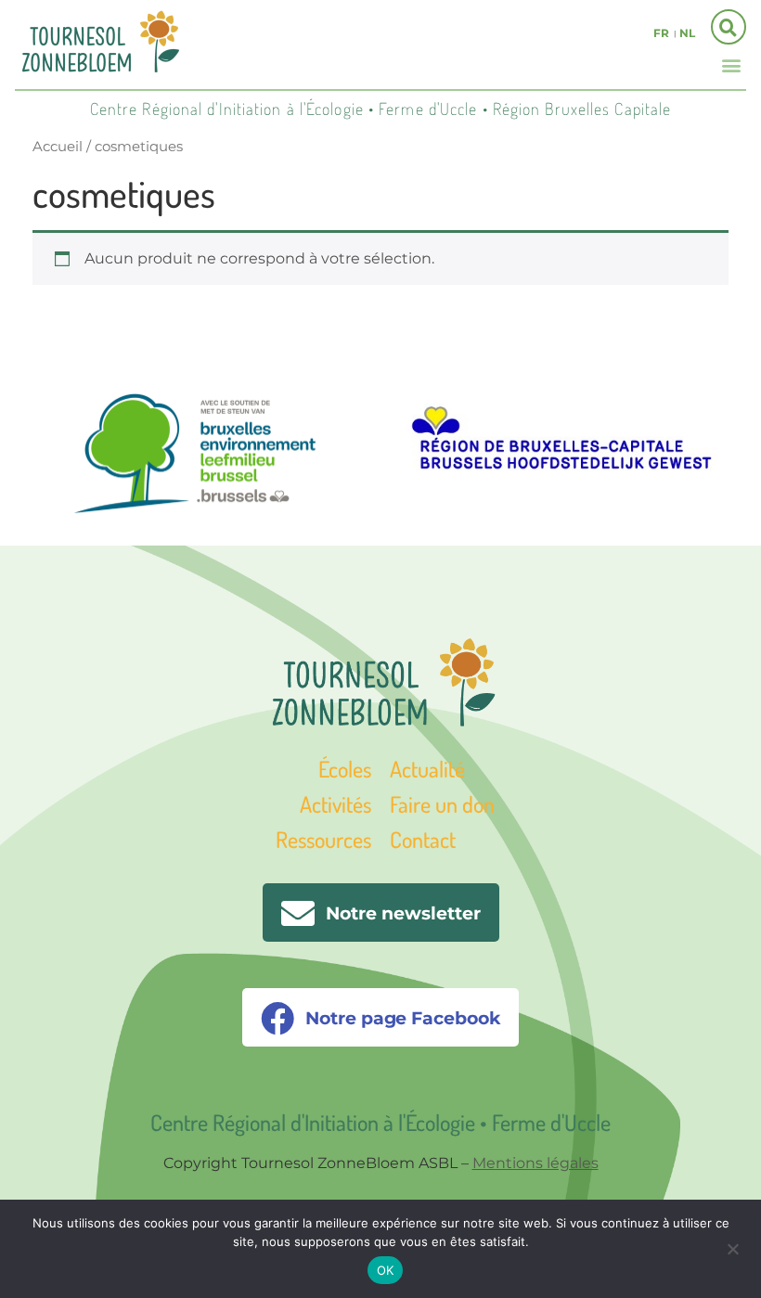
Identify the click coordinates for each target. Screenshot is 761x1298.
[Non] (732, 1247)
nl (687, 33)
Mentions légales (535, 1163)
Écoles (344, 768)
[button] (731, 64)
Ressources (323, 839)
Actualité (427, 768)
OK (385, 1270)
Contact (423, 839)
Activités (335, 804)
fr (661, 33)
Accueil (57, 146)
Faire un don (442, 804)
